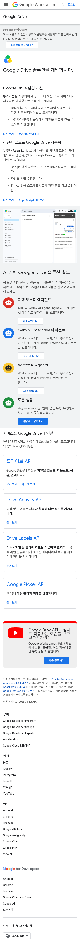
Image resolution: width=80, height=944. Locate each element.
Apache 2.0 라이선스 (14, 686)
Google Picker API (25, 584)
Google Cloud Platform (17, 897)
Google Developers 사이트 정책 (20, 690)
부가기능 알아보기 (28, 134)
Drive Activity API (24, 500)
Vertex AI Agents (33, 365)
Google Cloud (11, 841)
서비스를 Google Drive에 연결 (28, 433)
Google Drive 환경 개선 (23, 88)
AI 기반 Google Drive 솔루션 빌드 (36, 272)
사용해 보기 (28, 484)
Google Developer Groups (18, 727)
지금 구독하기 (56, 660)
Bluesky (8, 768)
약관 (5, 925)
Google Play (10, 847)
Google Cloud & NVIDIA (16, 745)
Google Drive (15, 16)
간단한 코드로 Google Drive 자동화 (32, 142)
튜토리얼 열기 (30, 321)
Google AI (9, 903)
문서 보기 (8, 134)
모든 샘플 (25, 400)
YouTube (8, 793)
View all (7, 854)
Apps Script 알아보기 (31, 200)
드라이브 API (19, 461)
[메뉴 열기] (6, 4)
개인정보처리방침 (22, 925)
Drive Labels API (23, 538)
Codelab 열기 (31, 356)
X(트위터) (8, 787)
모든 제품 (8, 909)
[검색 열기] (62, 4)
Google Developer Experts (19, 733)
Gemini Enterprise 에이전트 (41, 330)
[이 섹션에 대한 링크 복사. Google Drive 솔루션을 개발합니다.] (7, 76)
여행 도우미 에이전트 (34, 300)
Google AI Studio (13, 829)
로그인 (71, 4)
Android (8, 810)
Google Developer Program (19, 720)
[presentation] (40, 73)
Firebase (8, 822)
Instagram (9, 775)
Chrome (8, 816)
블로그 (7, 762)
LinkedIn (8, 781)
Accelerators (11, 739)
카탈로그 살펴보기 (33, 421)
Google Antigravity (14, 835)
